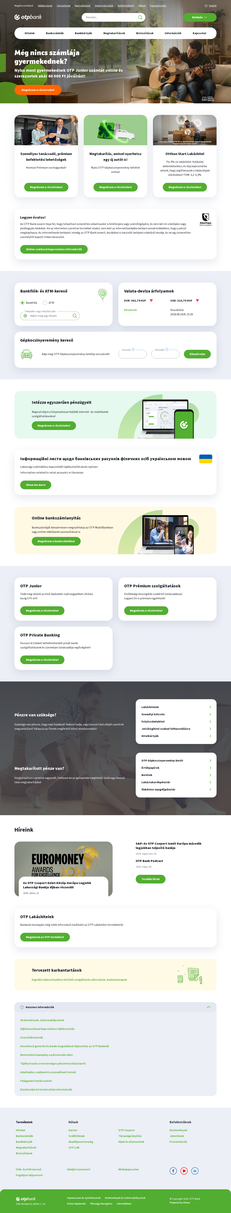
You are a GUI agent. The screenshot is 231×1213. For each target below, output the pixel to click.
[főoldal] (38, 1200)
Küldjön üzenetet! (78, 1169)
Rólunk (142, 5)
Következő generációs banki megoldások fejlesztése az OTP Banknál (64, 1046)
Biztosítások (24, 1153)
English (213, 5)
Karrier (73, 1130)
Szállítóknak (77, 1136)
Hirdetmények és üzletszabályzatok (125, 1198)
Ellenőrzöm (197, 354)
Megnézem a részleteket (38, 90)
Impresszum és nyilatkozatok (84, 1198)
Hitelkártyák (150, 736)
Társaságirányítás (129, 1136)
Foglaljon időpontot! (29, 1175)
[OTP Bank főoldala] (28, 17)
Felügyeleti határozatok (36, 1081)
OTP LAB (74, 1148)
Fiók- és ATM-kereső (28, 1169)
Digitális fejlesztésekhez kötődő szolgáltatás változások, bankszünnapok (79, 980)
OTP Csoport (126, 1130)
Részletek (130, 310)
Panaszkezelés (158, 5)
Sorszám (159, 350)
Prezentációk (178, 1142)
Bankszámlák (24, 1136)
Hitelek (20, 1130)
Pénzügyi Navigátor (101, 1204)
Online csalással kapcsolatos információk (54, 249)
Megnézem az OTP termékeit (45, 937)
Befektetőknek (126, 5)
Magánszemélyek (23, 5)
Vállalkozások (45, 5)
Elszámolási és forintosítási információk (46, 1090)
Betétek (146, 775)
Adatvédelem (124, 1204)
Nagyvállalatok (82, 5)
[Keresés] (140, 17)
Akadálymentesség (81, 1142)
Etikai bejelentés (76, 1204)
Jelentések (177, 1136)
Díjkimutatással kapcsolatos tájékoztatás (47, 1029)
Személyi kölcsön (153, 714)
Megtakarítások (26, 1148)
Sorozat (126, 350)
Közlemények (178, 1130)
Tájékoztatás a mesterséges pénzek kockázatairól (53, 1064)
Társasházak (63, 5)
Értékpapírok (150, 768)
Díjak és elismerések (131, 1142)
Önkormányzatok (104, 5)
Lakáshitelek (150, 707)
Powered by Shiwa (180, 1203)
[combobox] (113, 17)
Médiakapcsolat (128, 1169)
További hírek (150, 879)
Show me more (35, 485)
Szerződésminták (31, 1038)
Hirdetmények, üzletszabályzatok (42, 1020)
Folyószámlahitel (153, 722)
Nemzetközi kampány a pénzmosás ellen (46, 1055)
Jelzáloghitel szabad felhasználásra (165, 729)
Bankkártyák (24, 1142)
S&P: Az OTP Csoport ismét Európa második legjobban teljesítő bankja (168, 845)
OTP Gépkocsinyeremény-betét (162, 761)
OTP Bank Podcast (149, 861)
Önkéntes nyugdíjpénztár (158, 790)
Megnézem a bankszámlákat (56, 541)
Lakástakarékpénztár (155, 782)
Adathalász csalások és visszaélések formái (48, 1072)
